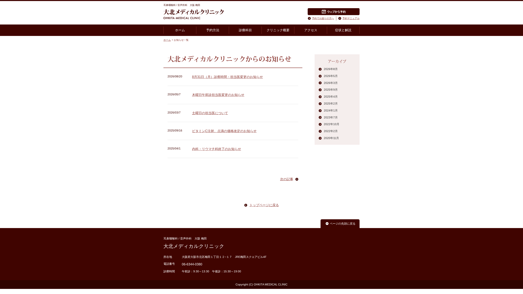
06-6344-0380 (192, 264)
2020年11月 (331, 138)
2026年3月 (331, 83)
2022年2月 (331, 131)
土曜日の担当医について (210, 113)
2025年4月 (331, 96)
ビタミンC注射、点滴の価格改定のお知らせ (224, 131)
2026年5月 (331, 76)
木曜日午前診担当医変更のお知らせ (218, 95)
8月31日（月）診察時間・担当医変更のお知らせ (227, 77)
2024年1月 (331, 110)
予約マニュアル (351, 18)
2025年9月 (331, 89)
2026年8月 (331, 69)
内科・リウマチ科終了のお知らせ (216, 149)
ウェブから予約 (334, 11)
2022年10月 (331, 124)
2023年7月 (331, 117)
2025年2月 (331, 103)
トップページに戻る (264, 205)
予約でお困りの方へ (323, 18)
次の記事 (286, 179)
